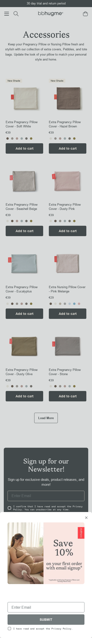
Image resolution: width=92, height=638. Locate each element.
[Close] (86, 518)
